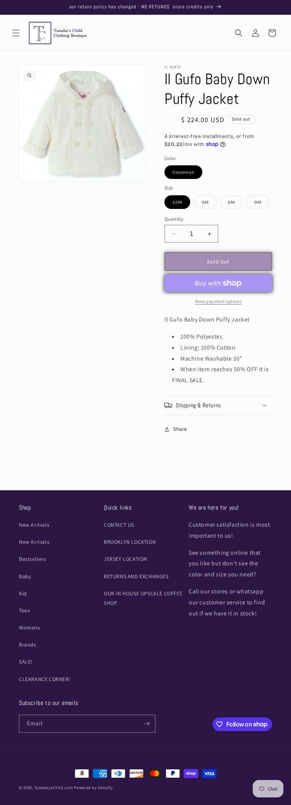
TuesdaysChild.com (53, 787)
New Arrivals (34, 524)
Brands (27, 644)
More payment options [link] (218, 301)
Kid (23, 593)
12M (181, 203)
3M (209, 203)
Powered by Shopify (93, 787)
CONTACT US (119, 524)
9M (261, 203)
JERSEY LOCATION (125, 558)
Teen (24, 610)
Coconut (187, 173)
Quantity (173, 219)
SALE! (26, 661)
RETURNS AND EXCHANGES (136, 576)
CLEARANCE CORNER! (44, 679)
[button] (16, 33)
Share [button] (180, 428)
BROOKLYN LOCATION (130, 541)
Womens (29, 627)
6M (235, 203)
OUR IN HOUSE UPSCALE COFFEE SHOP (143, 598)
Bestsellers (32, 558)
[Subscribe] (146, 724)
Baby (25, 576)
